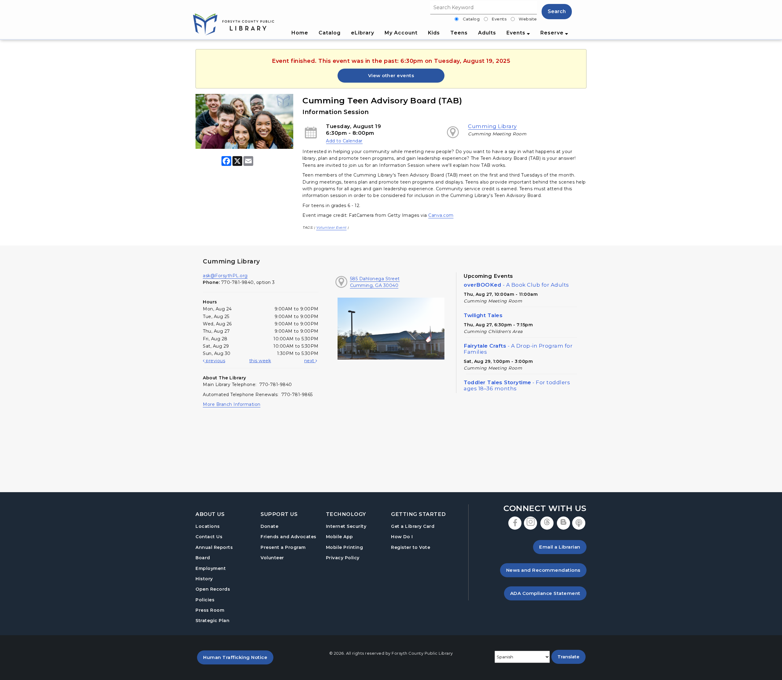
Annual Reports (214, 547)
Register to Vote (410, 547)
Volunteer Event (331, 227)
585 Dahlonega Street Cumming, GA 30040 (375, 282)
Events (499, 18)
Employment (211, 568)
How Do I (402, 536)
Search (557, 11)
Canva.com (441, 215)
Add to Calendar (344, 141)
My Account (401, 33)
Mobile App (339, 536)
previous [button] (215, 360)
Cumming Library (492, 126)
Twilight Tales (483, 315)
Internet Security (346, 526)
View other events (391, 75)
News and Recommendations (546, 570)
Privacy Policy (343, 557)
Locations (208, 526)
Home (299, 33)
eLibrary (362, 33)
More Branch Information (232, 404)
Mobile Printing (344, 547)
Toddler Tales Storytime (517, 385)
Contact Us (209, 536)
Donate (269, 526)
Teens (459, 33)
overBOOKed (516, 285)
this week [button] (260, 360)
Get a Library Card (412, 526)
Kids (434, 33)
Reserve (552, 33)
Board (203, 557)
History (204, 579)
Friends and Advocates (288, 536)
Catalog (471, 18)
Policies (205, 600)
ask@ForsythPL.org (225, 275)
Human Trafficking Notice (238, 657)
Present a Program (283, 547)
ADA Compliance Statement (548, 593)
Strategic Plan (212, 620)
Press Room (210, 610)
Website (528, 18)
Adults (487, 33)
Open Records (213, 589)
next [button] (310, 360)
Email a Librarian (559, 547)
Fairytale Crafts (518, 349)
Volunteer (272, 557)
